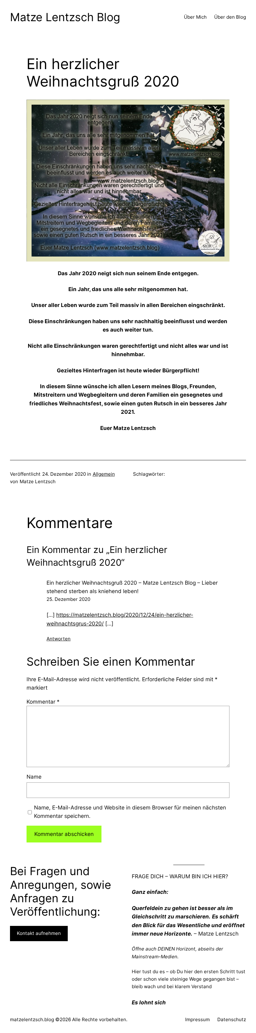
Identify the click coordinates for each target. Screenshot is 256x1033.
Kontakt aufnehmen (39, 933)
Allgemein (104, 474)
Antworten (59, 639)
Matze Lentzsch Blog (65, 17)
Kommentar (43, 701)
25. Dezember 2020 (68, 599)
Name (34, 776)
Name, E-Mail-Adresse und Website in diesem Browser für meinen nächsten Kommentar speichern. (130, 811)
